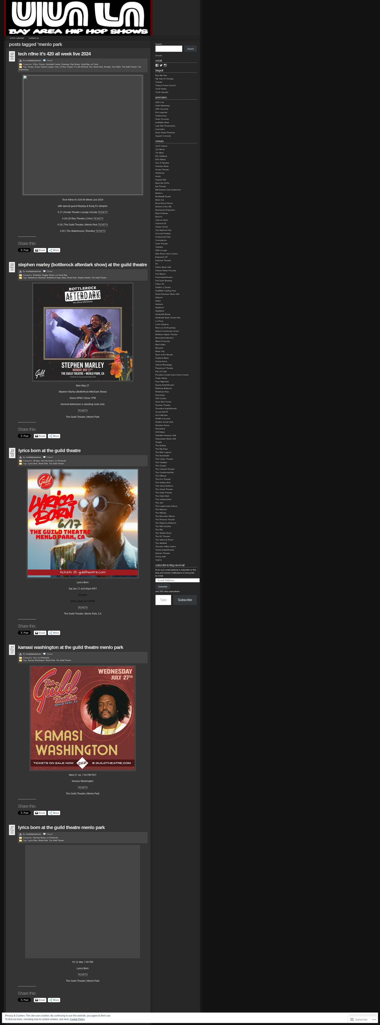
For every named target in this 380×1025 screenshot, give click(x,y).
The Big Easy (161, 449)
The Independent (163, 499)
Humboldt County (53, 64)
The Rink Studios (163, 526)
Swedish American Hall (165, 435)
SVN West (160, 432)
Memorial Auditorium (164, 338)
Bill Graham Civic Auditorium (168, 190)
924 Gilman (160, 159)
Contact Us (34, 38)
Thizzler (158, 82)
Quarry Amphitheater (164, 385)
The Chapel (160, 466)
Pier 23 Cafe (161, 371)
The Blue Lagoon (163, 452)
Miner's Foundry (162, 341)
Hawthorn (159, 307)
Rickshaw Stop (162, 392)
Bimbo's (158, 193)
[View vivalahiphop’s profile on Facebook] (157, 65)
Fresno (42, 64)
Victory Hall (160, 556)
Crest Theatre (161, 243)
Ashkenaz (159, 173)
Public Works (161, 378)
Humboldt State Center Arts (167, 318)
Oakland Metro (162, 358)
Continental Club (163, 237)
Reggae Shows (48, 275)
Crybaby (159, 247)
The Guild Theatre (129, 67)
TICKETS (103, 212)
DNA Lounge (161, 250)
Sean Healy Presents (165, 132)
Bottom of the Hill (163, 206)
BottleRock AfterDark (37, 278)
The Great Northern (164, 486)
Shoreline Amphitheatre (166, 408)
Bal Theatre (160, 186)
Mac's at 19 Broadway (165, 328)
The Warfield (161, 543)
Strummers (160, 429)
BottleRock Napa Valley (56, 278)
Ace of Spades (162, 163)
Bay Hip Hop (161, 75)
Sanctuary (160, 395)
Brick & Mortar (161, 213)
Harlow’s (159, 304)
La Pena (159, 321)
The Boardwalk (162, 455)
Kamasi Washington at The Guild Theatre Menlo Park (70, 647)
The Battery (160, 445)
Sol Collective (161, 415)
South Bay (85, 64)
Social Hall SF (161, 412)
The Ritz (159, 530)
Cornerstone (161, 240)
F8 (156, 264)
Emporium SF (161, 257)
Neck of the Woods (164, 355)
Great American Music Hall (167, 294)
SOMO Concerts (162, 418)
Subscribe (162, 587)
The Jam (159, 503)
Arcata (30, 67)
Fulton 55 (159, 284)
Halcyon (159, 297)
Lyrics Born (32, 464)
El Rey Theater (67, 67)
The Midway (160, 513)
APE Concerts (161, 109)
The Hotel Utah (162, 496)
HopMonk (159, 311)
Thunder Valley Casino (165, 546)
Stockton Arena (162, 425)
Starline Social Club (164, 422)
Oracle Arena (161, 361)
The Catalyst (161, 462)
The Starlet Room (163, 533)
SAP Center (160, 398)
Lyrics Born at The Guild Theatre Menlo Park (61, 827)
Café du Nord (161, 220)
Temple (158, 442)
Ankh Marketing (162, 106)
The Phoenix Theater (165, 519)
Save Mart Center (163, 402)
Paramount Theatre (164, 368)
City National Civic (163, 230)
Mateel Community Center (167, 331)
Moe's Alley (160, 344)
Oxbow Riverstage (163, 365)
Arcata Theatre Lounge (44, 67)
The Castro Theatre (164, 459)
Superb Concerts (163, 136)
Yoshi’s (158, 560)
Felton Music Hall (163, 267)
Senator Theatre (162, 405)
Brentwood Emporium (165, 210)
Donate (158, 55)
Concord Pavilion (163, 233)
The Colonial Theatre (165, 469)
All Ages (36, 461)
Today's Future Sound (165, 85)
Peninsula (65, 64)
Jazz (35, 658)
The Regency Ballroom (165, 523)
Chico (35, 64)
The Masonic (161, 509)
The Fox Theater (163, 479)
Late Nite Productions (165, 126)
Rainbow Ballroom (163, 388)
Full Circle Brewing (163, 281)
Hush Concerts (162, 119)
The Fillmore (160, 476)
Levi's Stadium (162, 324)
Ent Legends (161, 112)
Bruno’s (158, 217)
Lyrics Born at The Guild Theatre (49, 450)
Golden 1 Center (163, 287)
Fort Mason (160, 274)
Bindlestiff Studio (163, 196)
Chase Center (161, 227)
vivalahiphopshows (33, 61)
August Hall (160, 180)
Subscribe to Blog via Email (169, 565)
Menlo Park (98, 67)
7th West (159, 153)
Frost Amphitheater (164, 277)
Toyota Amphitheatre (164, 550)
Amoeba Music (162, 166)
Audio (158, 176)
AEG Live (159, 102)
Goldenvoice (161, 116)
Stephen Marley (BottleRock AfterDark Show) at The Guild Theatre (82, 264)
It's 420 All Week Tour (83, 67)
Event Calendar (17, 38)
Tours (96, 64)
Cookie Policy (77, 1019)
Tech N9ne (116, 67)
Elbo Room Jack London (166, 254)
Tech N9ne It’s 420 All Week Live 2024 (54, 53)
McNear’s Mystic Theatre (166, 334)
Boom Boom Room (164, 203)
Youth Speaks (161, 92)
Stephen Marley (84, 278)
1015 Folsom (161, 146)
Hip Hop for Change (164, 79)
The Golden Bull (162, 482)
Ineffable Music (162, 122)
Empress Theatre (163, 260)
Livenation (160, 129)
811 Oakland (161, 156)
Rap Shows (75, 64)
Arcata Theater (162, 169)
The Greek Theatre (164, 489)
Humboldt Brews (162, 314)
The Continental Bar (164, 472)
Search (158, 44)
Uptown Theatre (162, 553)
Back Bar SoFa (162, 183)
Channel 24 (160, 223)
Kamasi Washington (36, 660)
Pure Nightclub (162, 381)
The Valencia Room (164, 540)
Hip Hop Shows (47, 461)
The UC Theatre (162, 536)
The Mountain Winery (165, 516)
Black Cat (159, 200)
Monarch (159, 348)
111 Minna (160, 149)
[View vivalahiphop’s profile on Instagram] (165, 65)
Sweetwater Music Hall (165, 439)
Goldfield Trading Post (165, 291)
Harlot (158, 301)
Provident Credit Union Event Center (172, 375)
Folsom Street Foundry (165, 270)
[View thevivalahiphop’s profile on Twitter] (161, 65)
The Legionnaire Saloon (166, 506)
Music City (159, 351)
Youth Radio (161, 89)
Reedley (107, 67)
